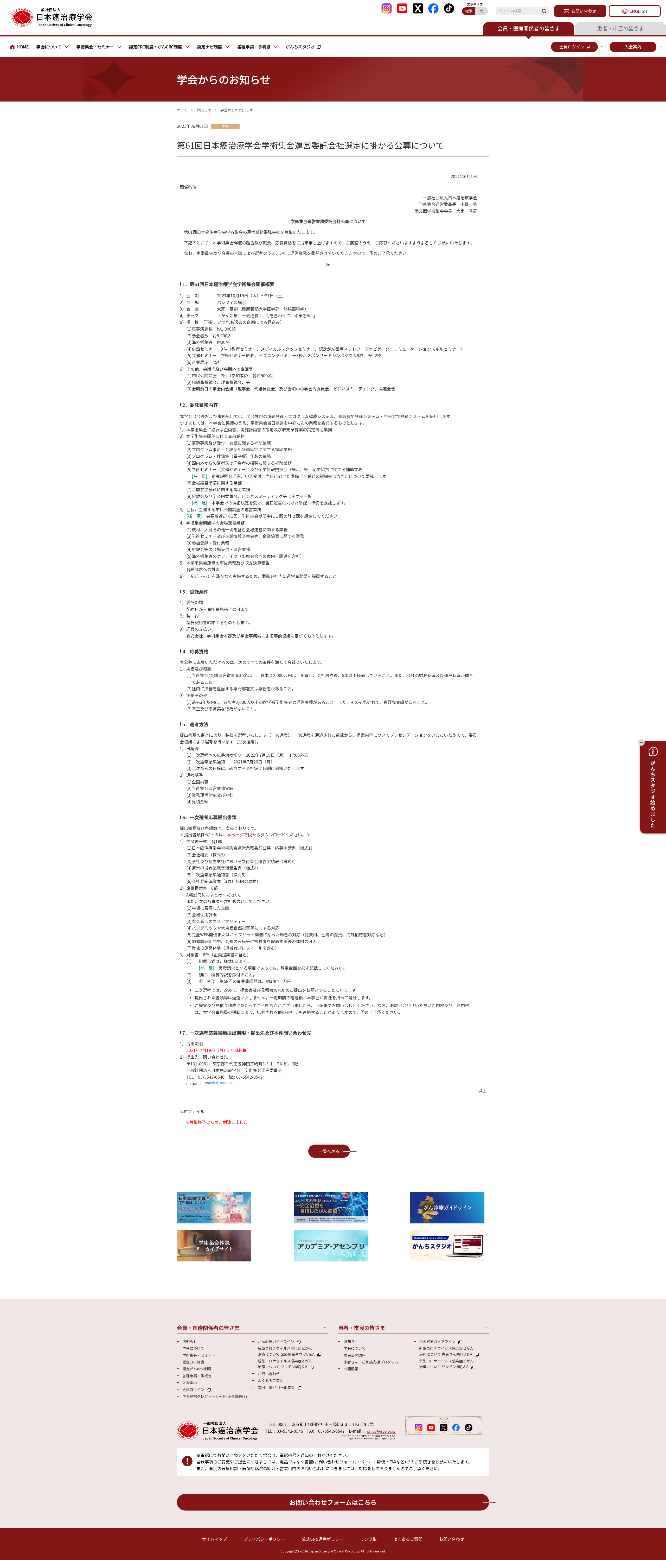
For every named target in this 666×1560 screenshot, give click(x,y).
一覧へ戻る (329, 1151)
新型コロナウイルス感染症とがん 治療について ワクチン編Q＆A (285, 1363)
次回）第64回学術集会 (276, 1387)
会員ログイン (571, 46)
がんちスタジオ (300, 46)
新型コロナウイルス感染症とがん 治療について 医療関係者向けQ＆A (286, 1351)
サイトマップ (214, 1539)
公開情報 (351, 1368)
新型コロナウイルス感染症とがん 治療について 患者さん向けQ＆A (446, 1351)
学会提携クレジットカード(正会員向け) (214, 1396)
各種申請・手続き (254, 46)
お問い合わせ (583, 11)
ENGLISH (638, 11)
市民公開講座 (355, 1355)
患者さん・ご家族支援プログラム (371, 1362)
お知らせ (204, 109)
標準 (468, 11)
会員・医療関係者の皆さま (528, 28)
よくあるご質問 (270, 1380)
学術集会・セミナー (95, 46)
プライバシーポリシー (264, 1539)
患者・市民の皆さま (620, 28)
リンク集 (368, 1539)
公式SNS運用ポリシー (322, 1539)
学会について (48, 46)
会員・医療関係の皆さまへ (20, 47)
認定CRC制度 (193, 1362)
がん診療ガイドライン (276, 1341)
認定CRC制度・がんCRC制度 (155, 46)
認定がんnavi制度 (197, 1368)
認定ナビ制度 (209, 46)
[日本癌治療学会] (51, 18)
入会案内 (633, 46)
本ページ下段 (239, 834)
